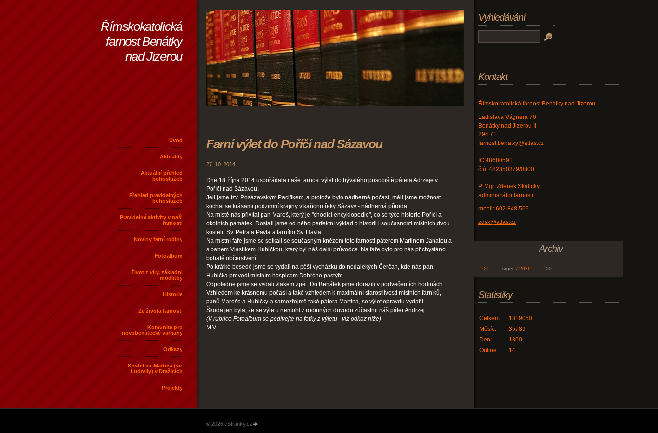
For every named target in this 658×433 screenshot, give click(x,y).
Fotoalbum (169, 256)
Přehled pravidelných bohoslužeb (156, 198)
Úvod (176, 140)
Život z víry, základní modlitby (157, 275)
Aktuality (171, 156)
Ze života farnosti (160, 311)
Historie (173, 294)
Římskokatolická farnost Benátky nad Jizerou (141, 41)
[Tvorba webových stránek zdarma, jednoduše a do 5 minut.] (255, 424)
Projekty (172, 388)
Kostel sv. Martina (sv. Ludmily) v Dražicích (155, 368)
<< (485, 268)
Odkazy (173, 349)
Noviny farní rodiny (158, 239)
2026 (525, 268)
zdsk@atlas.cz (497, 222)
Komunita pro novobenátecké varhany (152, 330)
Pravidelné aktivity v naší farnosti (151, 220)
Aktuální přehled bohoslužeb (162, 176)
